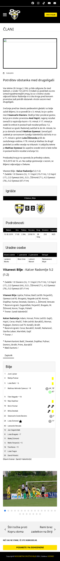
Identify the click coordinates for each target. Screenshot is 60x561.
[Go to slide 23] (40, 514)
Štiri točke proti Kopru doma (16, 529)
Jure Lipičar (12, 374)
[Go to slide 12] (41, 511)
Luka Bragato (13, 434)
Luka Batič (12, 383)
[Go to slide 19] (27, 514)
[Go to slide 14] (48, 511)
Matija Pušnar (13, 378)
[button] (5, 14)
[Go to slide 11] (38, 511)
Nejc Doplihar (13, 401)
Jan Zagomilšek (14, 430)
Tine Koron (12, 447)
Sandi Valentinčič (24, 459)
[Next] (51, 493)
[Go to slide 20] (30, 514)
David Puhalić (13, 455)
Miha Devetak (13, 411)
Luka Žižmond (13, 421)
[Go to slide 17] (20, 514)
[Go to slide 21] (33, 514)
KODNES (51, 556)
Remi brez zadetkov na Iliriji (41, 529)
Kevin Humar (13, 406)
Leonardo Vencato (14, 426)
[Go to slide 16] (55, 511)
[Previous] (9, 493)
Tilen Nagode (13, 397)
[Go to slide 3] (11, 511)
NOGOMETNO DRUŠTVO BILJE (25, 556)
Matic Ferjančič (14, 443)
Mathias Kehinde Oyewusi (18, 388)
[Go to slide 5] (18, 511)
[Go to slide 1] (5, 511)
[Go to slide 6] (21, 511)
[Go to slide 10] (35, 511)
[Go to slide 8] (28, 511)
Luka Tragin (12, 451)
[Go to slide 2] (8, 511)
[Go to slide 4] (15, 511)
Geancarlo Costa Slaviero (17, 416)
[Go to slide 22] (37, 514)
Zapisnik (8, 355)
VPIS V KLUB (50, 15)
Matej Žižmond (13, 438)
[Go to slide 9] (31, 511)
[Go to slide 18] (23, 514)
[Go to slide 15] (51, 511)
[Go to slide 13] (45, 511)
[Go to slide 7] (25, 511)
